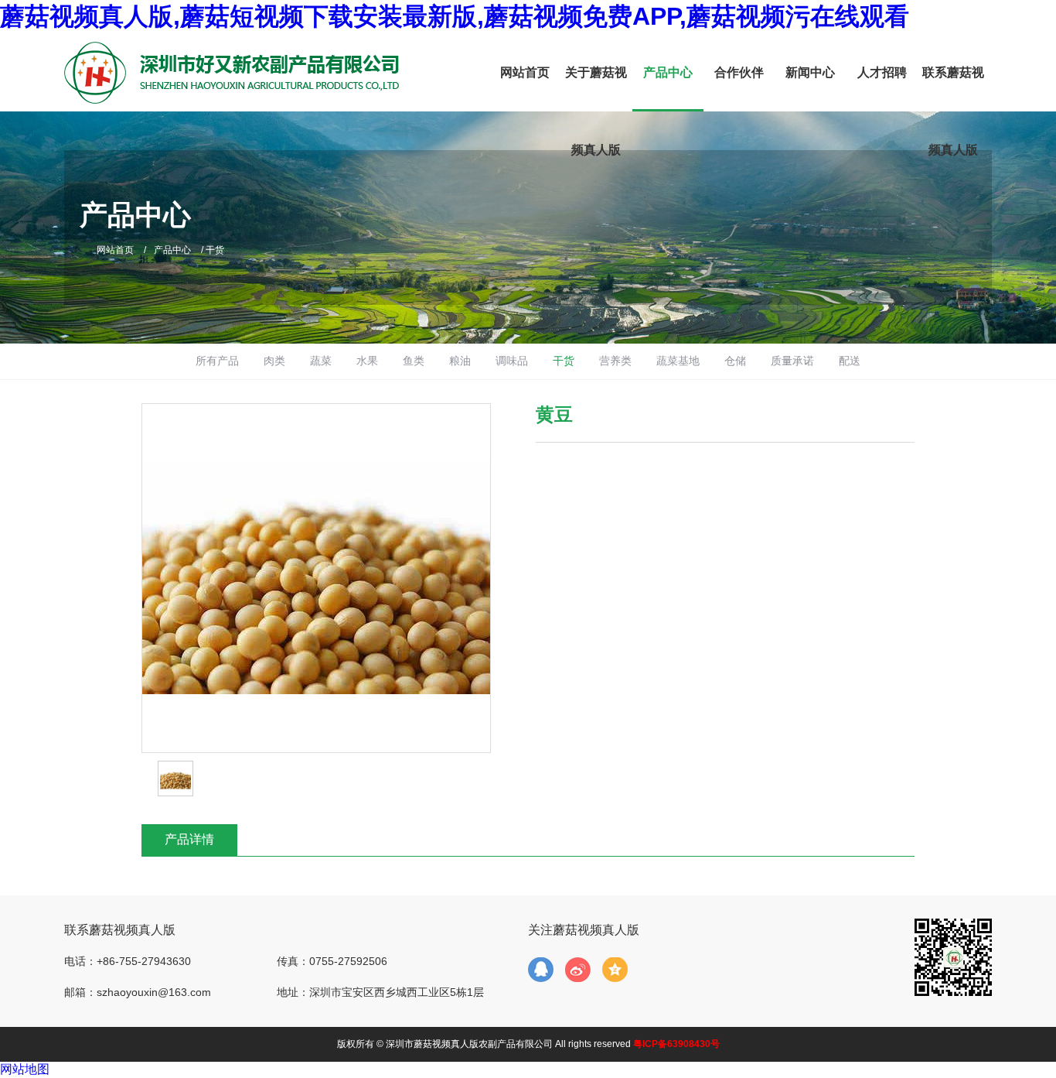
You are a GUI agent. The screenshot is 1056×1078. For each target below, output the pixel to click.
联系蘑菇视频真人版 (953, 111)
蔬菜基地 (678, 360)
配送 (849, 360)
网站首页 (525, 72)
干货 (563, 360)
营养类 (615, 360)
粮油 (460, 360)
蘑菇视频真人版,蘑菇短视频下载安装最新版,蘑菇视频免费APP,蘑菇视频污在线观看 (454, 16)
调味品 (512, 360)
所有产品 (217, 360)
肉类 (274, 360)
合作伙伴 (739, 72)
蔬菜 (321, 360)
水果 (367, 360)
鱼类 (413, 360)
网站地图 (24, 1069)
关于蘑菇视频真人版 (596, 111)
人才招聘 (882, 72)
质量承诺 (792, 360)
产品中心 (668, 72)
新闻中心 (810, 72)
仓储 (735, 360)
